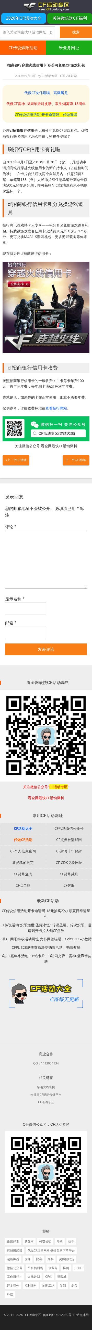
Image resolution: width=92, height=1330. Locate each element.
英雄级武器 (14, 1250)
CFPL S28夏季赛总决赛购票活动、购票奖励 (46, 947)
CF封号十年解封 (69, 851)
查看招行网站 (56, 408)
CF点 (48, 1276)
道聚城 (61, 1276)
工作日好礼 (14, 1276)
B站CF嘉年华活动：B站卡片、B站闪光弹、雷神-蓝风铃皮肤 (46, 958)
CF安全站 (23, 885)
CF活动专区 (46, 6)
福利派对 (31, 1285)
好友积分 (13, 1285)
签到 (63, 1285)
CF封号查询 (23, 874)
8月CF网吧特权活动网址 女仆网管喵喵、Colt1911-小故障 (46, 939)
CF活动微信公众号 (69, 828)
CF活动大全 (23, 828)
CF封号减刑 (69, 874)
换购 (66, 1268)
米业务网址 (69, 47)
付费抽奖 (45, 1241)
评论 (11, 527)
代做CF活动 (23, 839)
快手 (71, 1241)
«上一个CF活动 (16, 460)
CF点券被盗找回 (69, 839)
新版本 (29, 1241)
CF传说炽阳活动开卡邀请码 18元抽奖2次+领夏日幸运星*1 (46, 913)
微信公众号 (14, 1268)
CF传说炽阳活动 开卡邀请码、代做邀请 (46, 114)
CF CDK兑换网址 (69, 862)
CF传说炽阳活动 (23, 47)
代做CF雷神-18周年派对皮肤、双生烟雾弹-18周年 (46, 103)
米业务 (52, 1268)
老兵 (74, 1285)
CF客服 (69, 885)
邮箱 (11, 623)
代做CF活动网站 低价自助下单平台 (51, 1250)
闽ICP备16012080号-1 (58, 1315)
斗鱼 (60, 1241)
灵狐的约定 (66, 1259)
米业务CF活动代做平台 (46, 1094)
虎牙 (28, 1259)
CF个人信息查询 (23, 851)
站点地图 (82, 1315)
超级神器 (13, 1259)
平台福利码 (35, 1268)
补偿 (10, 1294)
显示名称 (15, 599)
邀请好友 (13, 1241)
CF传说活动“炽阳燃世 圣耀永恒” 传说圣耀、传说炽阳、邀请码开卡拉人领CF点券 (46, 928)
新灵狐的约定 (23, 862)
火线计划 (34, 1276)
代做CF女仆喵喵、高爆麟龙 (46, 92)
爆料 (51, 1259)
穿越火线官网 (46, 1087)
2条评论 (71, 76)
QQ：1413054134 (46, 1063)
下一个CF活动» (76, 460)
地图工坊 (48, 1285)
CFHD (78, 1268)
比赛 (39, 1259)
